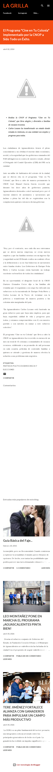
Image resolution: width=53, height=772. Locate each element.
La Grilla (15, 6)
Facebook (7, 13)
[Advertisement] (26, 472)
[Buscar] (42, 4)
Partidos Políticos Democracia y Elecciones (20, 368)
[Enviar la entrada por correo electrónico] (4, 375)
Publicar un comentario (28, 656)
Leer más (45, 568)
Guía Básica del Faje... (17, 540)
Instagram (22, 13)
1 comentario (23, 568)
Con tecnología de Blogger (28, 765)
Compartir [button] (8, 378)
